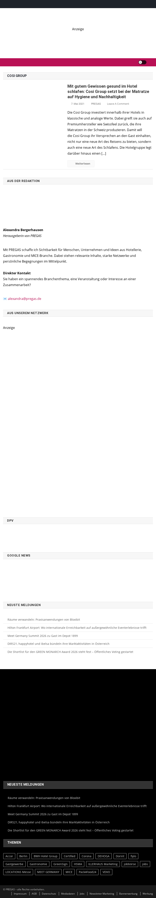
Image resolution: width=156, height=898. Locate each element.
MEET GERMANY (48, 872)
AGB (34, 893)
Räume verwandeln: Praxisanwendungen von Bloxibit (44, 619)
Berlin (23, 856)
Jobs (82, 893)
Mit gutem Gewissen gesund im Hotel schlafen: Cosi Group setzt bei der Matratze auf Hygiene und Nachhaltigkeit (108, 91)
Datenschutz (49, 893)
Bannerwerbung (128, 893)
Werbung (148, 893)
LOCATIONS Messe (18, 872)
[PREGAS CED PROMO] (48, 421)
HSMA (78, 864)
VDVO (106, 872)
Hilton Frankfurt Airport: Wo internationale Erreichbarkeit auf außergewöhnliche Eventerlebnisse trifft (77, 628)
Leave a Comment (118, 104)
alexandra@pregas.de (24, 298)
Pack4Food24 (87, 872)
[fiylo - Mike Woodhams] (78, 41)
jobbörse (130, 864)
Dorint (120, 856)
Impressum (20, 893)
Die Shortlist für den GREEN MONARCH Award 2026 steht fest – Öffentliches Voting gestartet (70, 652)
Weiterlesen (82, 163)
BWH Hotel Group (45, 856)
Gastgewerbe (14, 864)
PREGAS (96, 103)
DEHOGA (103, 856)
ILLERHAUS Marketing (103, 864)
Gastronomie (38, 864)
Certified (69, 856)
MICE (69, 872)
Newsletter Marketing (102, 893)
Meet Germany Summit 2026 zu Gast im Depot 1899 (43, 636)
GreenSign (60, 864)
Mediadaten (68, 893)
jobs (145, 864)
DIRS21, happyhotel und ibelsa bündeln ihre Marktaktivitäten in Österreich (58, 644)
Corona (86, 856)
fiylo (133, 856)
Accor (9, 856)
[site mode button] (142, 62)
